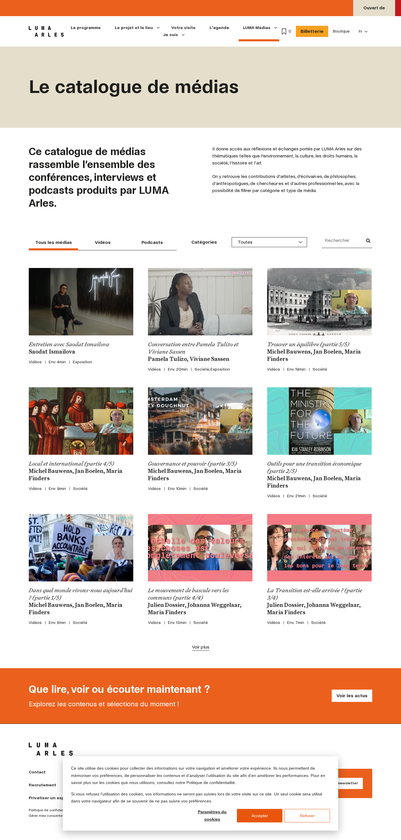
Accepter (260, 815)
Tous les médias (53, 242)
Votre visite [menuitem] (183, 28)
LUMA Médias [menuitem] (256, 28)
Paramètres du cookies (212, 816)
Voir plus (200, 646)
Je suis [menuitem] (170, 35)
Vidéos (103, 242)
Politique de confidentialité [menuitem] (51, 810)
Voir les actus (352, 695)
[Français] (363, 31)
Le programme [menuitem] (86, 28)
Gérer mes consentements (51, 816)
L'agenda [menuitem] (219, 28)
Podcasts (152, 242)
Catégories (204, 242)
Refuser (307, 815)
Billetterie (312, 31)
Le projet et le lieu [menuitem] (134, 28)
